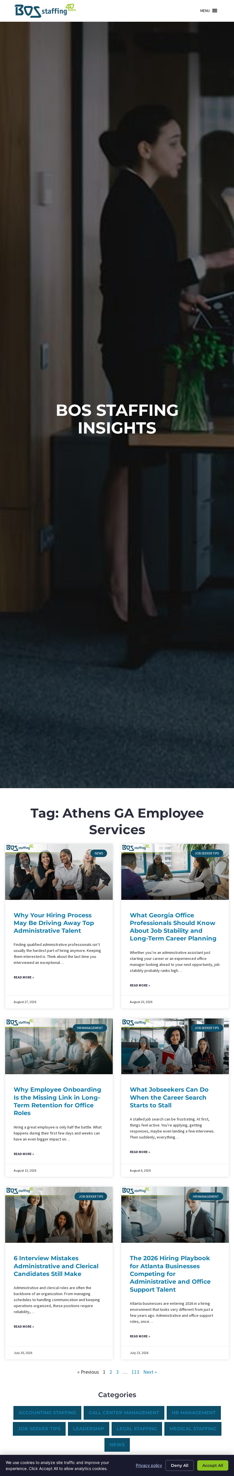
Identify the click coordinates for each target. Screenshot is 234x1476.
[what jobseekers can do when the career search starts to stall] (175, 1046)
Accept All (212, 1465)
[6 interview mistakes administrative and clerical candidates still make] (59, 1215)
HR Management (194, 1412)
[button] (205, 10)
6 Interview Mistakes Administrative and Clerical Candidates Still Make (56, 1266)
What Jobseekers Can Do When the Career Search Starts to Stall (169, 1097)
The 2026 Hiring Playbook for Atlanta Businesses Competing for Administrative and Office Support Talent (170, 1274)
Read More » (24, 977)
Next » (150, 1372)
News (117, 1444)
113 (135, 1372)
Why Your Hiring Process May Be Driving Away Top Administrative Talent (54, 923)
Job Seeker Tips (39, 1428)
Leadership (88, 1428)
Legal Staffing (137, 1428)
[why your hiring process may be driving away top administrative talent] (59, 872)
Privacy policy (149, 1465)
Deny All (179, 1465)
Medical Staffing (193, 1428)
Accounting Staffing (47, 1412)
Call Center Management (124, 1412)
